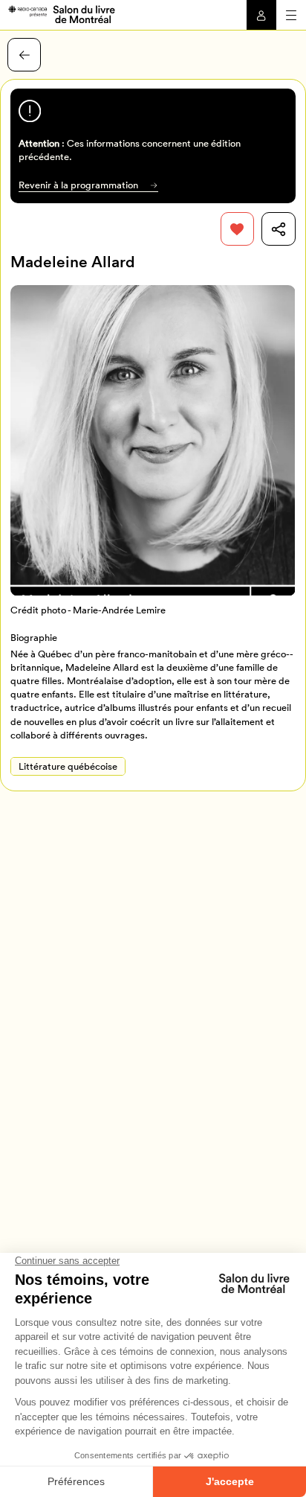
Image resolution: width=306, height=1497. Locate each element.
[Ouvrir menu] (291, 15)
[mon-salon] (61, 13)
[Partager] (278, 229)
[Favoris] (237, 229)
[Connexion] (261, 15)
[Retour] (24, 54)
